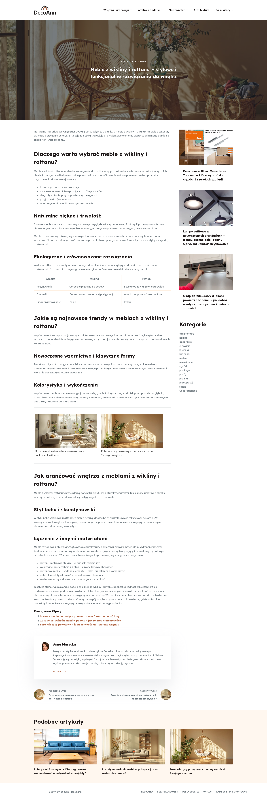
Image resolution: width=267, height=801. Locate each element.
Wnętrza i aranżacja (116, 10)
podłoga (184, 370)
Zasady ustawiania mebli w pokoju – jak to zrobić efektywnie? (80, 620)
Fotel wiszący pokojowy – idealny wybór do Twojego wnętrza (127, 453)
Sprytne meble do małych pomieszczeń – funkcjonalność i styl (59, 453)
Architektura (202, 10)
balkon (183, 337)
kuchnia (184, 350)
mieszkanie (186, 362)
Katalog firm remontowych (232, 792)
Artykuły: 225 (59, 671)
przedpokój (186, 382)
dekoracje (185, 341)
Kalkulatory (223, 10)
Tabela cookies (190, 792)
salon (182, 386)
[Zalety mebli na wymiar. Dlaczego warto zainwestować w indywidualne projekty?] (65, 746)
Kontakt (207, 792)
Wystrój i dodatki (149, 10)
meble (143, 61)
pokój (182, 374)
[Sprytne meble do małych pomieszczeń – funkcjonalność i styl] (66, 430)
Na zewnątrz (177, 10)
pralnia (183, 378)
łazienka (184, 354)
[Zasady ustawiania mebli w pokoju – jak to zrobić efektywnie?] (133, 746)
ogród (183, 366)
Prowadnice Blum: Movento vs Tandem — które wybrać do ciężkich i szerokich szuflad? (204, 175)
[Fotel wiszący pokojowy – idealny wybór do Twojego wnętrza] (132, 430)
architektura (186, 333)
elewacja (185, 346)
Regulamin (147, 792)
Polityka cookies (167, 792)
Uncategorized (188, 390)
